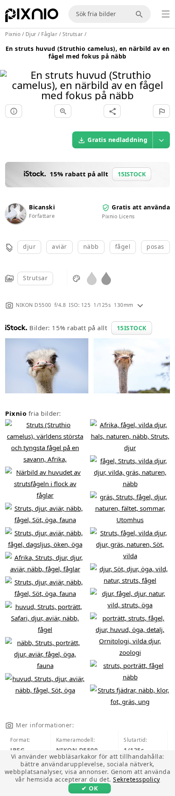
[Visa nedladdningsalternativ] (161, 139)
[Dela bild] (112, 111)
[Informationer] (13, 111)
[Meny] (166, 14)
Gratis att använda (141, 207)
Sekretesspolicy (136, 779)
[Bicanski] (15, 221)
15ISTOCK (132, 328)
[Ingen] (165, 74)
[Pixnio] (31, 16)
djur (29, 246)
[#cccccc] (91, 278)
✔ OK (90, 788)
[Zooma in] (62, 111)
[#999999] (106, 278)
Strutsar (35, 278)
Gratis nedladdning (117, 140)
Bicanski (42, 207)
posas (155, 246)
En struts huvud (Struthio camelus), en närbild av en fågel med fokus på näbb (88, 52)
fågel (123, 246)
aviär (59, 246)
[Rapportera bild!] (161, 111)
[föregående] (9, 74)
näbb (91, 246)
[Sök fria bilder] (140, 14)
